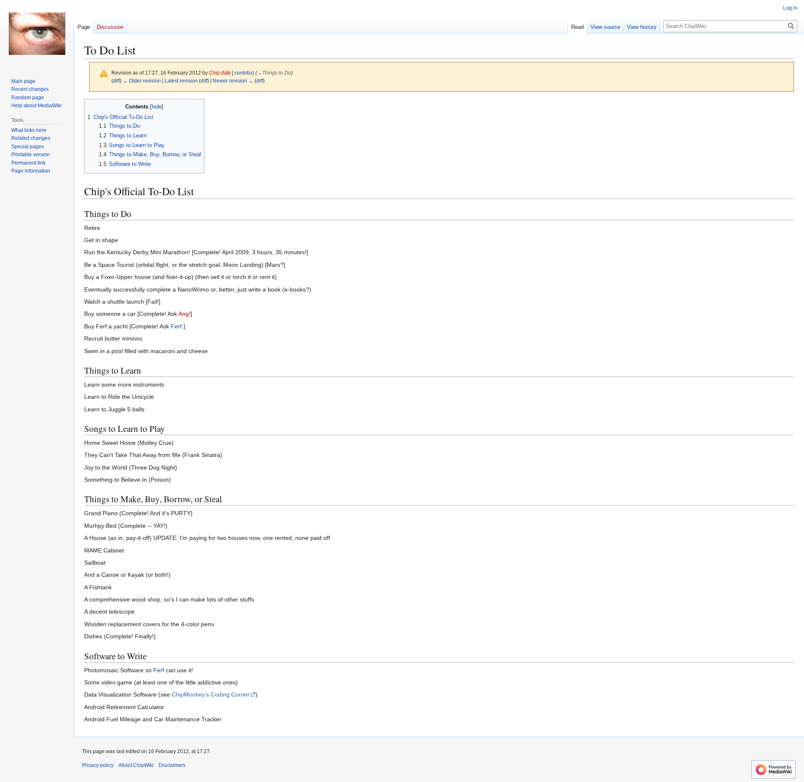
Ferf (176, 326)
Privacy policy (97, 765)
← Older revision (142, 80)
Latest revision (181, 80)
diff (116, 80)
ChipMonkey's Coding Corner (211, 694)
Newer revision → (233, 80)
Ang (183, 313)
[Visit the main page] (36, 33)
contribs (243, 72)
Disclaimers (172, 765)
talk (227, 72)
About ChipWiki (136, 765)
